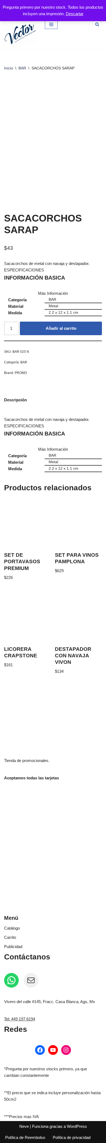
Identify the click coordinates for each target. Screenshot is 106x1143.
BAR (22, 68)
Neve (24, 1126)
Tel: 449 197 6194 (19, 1019)
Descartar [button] (74, 13)
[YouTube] (53, 1050)
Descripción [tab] (15, 400)
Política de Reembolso (25, 1137)
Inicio (8, 68)
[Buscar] (97, 24)
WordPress (77, 1126)
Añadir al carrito (61, 328)
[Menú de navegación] (51, 24)
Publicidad (13, 946)
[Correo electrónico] (31, 980)
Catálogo (12, 928)
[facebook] (40, 1050)
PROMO (21, 373)
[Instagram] (66, 1050)
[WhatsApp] (11, 980)
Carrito (10, 937)
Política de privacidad (72, 1137)
